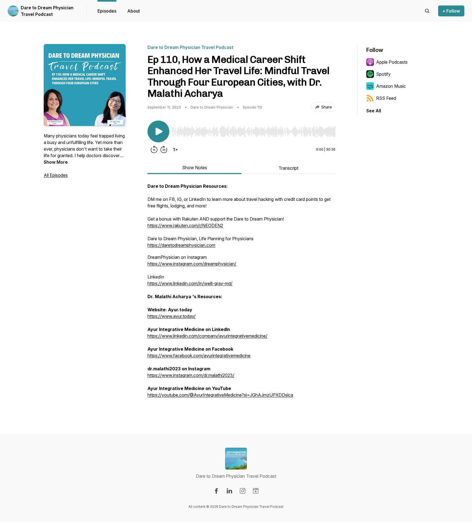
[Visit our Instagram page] (242, 491)
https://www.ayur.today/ (172, 316)
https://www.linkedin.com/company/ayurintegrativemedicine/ (207, 336)
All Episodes (56, 175)
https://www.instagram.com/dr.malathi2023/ (191, 375)
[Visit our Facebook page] (216, 491)
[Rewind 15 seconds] (154, 149)
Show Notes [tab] (194, 167)
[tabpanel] (241, 293)
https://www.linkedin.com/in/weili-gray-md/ (190, 283)
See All (373, 110)
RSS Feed (386, 98)
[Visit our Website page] (255, 491)
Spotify (383, 74)
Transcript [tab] (288, 168)
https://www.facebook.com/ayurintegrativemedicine (199, 355)
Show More (56, 162)
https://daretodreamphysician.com (181, 245)
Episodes (107, 11)
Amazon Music (391, 86)
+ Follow (451, 11)
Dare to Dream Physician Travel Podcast (47, 11)
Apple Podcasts (392, 62)
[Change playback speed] (175, 149)
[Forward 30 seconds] (164, 149)
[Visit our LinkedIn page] (229, 491)
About (133, 11)
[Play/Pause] (158, 131)
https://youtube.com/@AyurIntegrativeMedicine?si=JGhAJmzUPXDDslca (220, 395)
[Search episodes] (427, 11)
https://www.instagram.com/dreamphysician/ (192, 263)
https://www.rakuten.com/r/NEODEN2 (185, 225)
